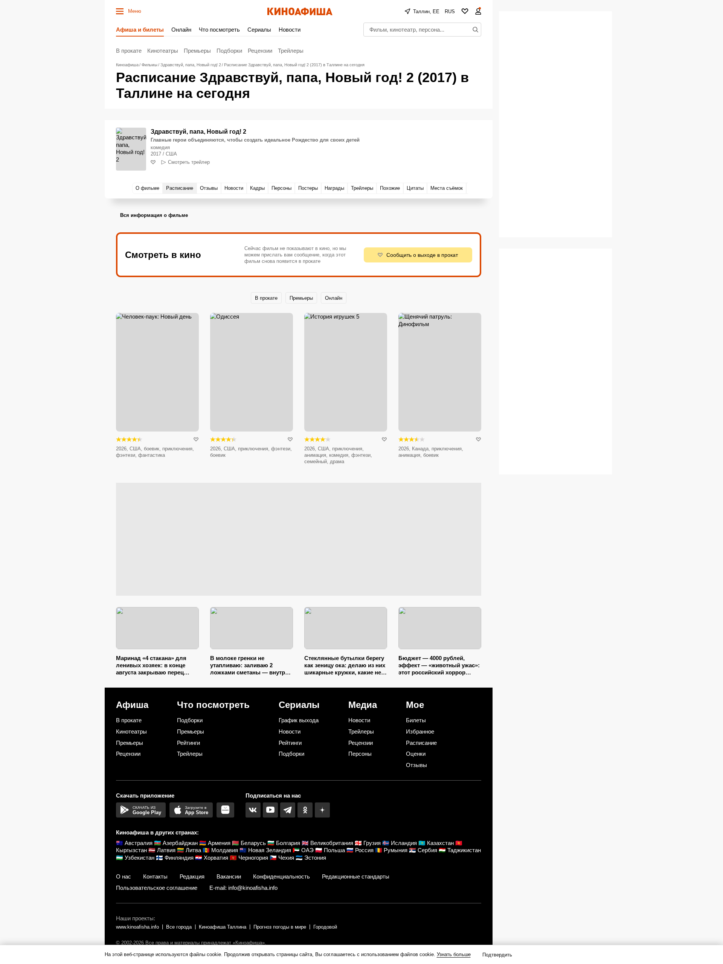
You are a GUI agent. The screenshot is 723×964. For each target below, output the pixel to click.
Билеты (416, 720)
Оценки (416, 753)
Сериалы (259, 29)
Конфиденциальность (281, 876)
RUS (450, 11)
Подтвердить (497, 955)
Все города (179, 927)
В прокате (129, 50)
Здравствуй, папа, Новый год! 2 (198, 131)
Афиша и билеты (140, 29)
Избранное (420, 731)
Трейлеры (291, 50)
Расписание (421, 743)
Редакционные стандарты (355, 876)
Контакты (155, 876)
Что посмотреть (219, 29)
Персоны (360, 753)
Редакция (192, 876)
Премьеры (197, 50)
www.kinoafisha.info (137, 927)
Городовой (325, 927)
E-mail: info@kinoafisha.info (243, 888)
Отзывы (416, 765)
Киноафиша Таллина (222, 927)
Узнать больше (454, 954)
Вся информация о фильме (154, 215)
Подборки (229, 50)
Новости (289, 29)
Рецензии (260, 50)
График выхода (299, 720)
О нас (123, 876)
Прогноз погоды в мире (279, 927)
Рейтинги (188, 743)
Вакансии (229, 876)
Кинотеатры (162, 50)
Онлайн (181, 29)
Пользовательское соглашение (156, 888)
